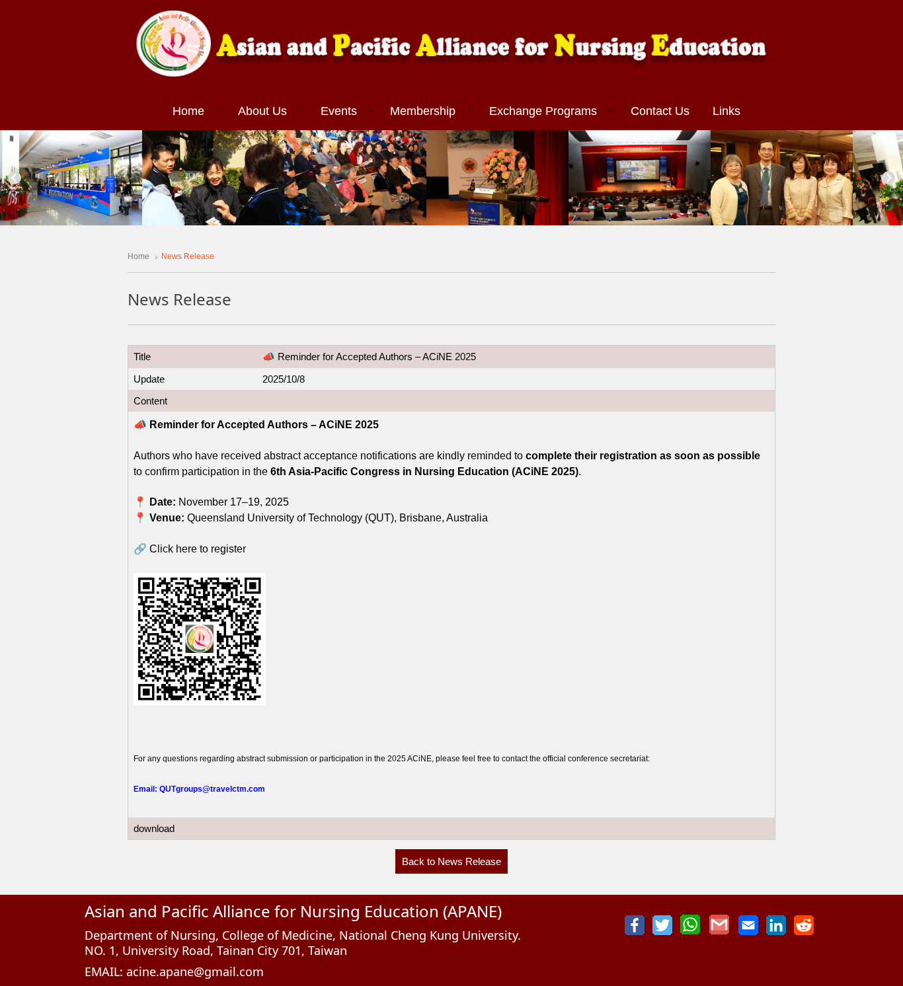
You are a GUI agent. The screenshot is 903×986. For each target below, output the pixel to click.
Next (888, 177)
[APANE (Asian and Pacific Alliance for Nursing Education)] (451, 45)
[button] (193, 112)
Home (138, 256)
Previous (14, 177)
